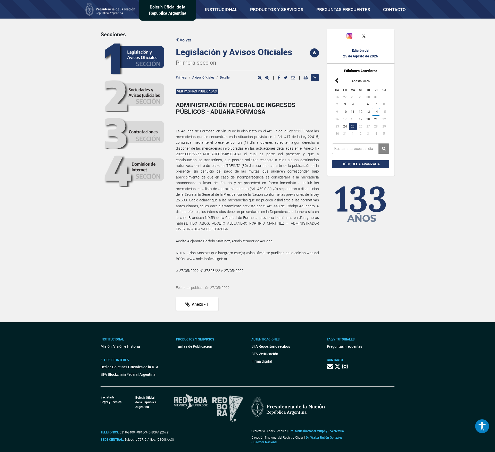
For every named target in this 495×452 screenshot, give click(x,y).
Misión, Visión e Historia (120, 346)
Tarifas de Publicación (194, 346)
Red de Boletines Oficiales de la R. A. (130, 366)
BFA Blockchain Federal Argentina (128, 374)
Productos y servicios (276, 9)
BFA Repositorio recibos (270, 346)
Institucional (221, 9)
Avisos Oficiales (203, 77)
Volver (185, 40)
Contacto (394, 9)
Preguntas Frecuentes (343, 9)
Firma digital (261, 361)
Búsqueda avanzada (361, 163)
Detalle (224, 77)
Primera (181, 77)
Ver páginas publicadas (197, 91)
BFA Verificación (264, 353)
